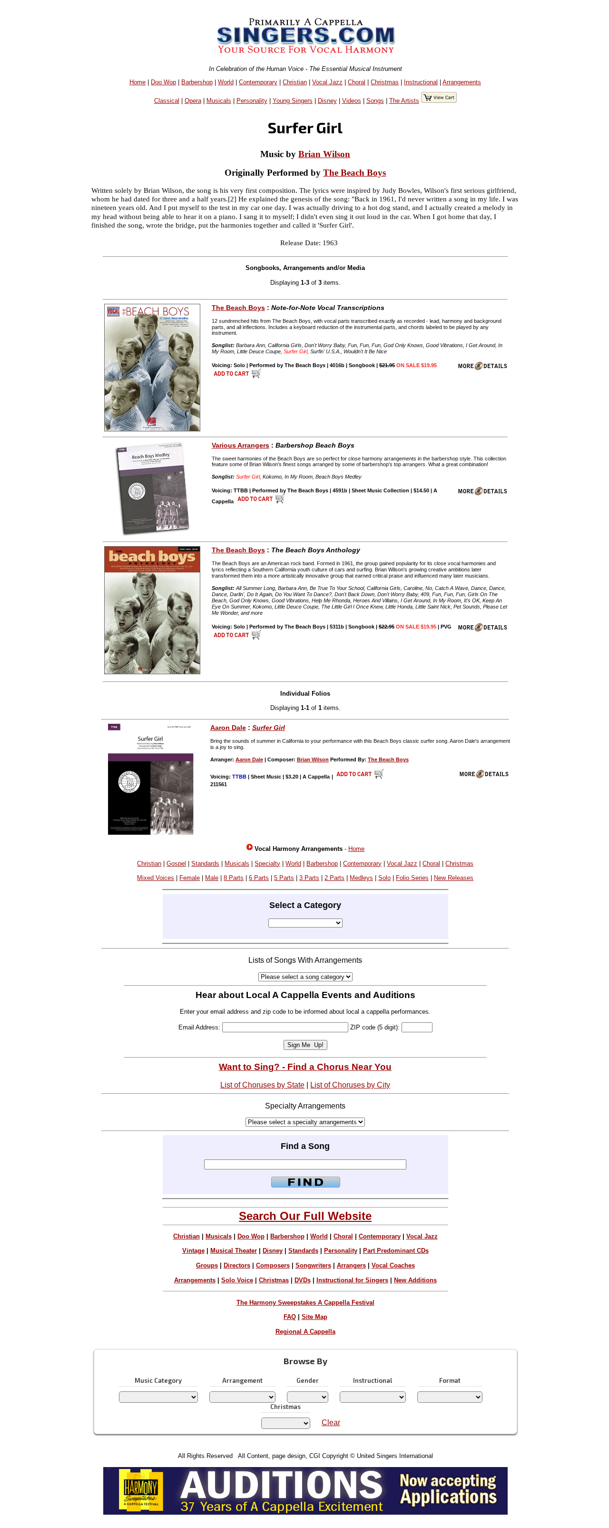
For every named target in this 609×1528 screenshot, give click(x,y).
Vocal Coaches (393, 1265)
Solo (384, 877)
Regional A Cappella (305, 1331)
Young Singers (293, 100)
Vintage (193, 1250)
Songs (375, 100)
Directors (237, 1265)
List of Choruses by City (350, 1085)
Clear (331, 1422)
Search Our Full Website (305, 1215)
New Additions (415, 1280)
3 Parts (309, 877)
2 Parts (334, 877)
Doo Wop (163, 82)
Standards (205, 863)
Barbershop (197, 82)
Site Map (314, 1316)
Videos (351, 100)
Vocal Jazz (327, 82)
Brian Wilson (324, 154)
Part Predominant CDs (396, 1250)
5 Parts (284, 877)
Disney (327, 100)
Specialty (267, 863)
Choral (356, 82)
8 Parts (234, 877)
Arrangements (461, 82)
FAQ (290, 1316)
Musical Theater (233, 1250)
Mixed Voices (155, 877)
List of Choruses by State (262, 1085)
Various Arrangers (240, 445)
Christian (295, 82)
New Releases (453, 877)
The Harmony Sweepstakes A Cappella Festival (305, 1302)
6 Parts (259, 877)
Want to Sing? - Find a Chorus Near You (305, 1067)
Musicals (218, 100)
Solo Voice (237, 1280)
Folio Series (412, 877)
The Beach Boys (354, 173)
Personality (251, 100)
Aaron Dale (228, 727)
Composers (273, 1265)
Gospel (176, 863)
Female (189, 877)
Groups (207, 1265)
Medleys (361, 877)
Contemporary (258, 82)
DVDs (303, 1280)
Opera (193, 100)
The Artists (404, 100)
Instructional (421, 82)
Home (137, 82)
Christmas (385, 82)
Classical (166, 100)
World (226, 82)
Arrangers (351, 1265)
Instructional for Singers (352, 1280)
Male (211, 877)
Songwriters (313, 1265)
